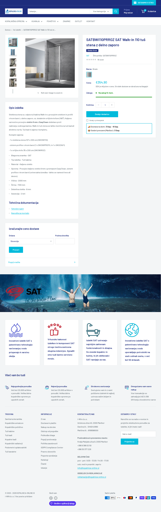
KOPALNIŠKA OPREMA (14, 21)
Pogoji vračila (14, 262)
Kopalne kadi (10, 439)
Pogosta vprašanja (49, 455)
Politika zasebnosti (49, 443)
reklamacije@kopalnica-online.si (91, 477)
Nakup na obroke (48, 427)
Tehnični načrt (17, 209)
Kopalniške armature (14, 423)
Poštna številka (62, 235)
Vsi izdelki (17, 30)
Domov (8, 30)
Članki (43, 464)
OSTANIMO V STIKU (146, 3)
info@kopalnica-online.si (88, 468)
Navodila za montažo (20, 213)
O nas (43, 419)
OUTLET (78, 21)
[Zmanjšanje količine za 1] (98, 105)
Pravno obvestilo (48, 451)
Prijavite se (129, 441)
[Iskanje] (116, 11)
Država (12, 235)
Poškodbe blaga (48, 435)
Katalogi (44, 460)
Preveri (16, 250)
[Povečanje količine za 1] (111, 105)
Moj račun (128, 12)
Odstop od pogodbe (49, 431)
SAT (87, 56)
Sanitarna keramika (13, 419)
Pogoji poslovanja (48, 439)
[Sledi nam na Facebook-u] (51, 498)
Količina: (90, 105)
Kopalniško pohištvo (14, 427)
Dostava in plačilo (48, 423)
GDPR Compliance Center (52, 447)
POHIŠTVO (51, 21)
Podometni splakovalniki (16, 447)
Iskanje (44, 468)
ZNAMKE (67, 21)
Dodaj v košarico (102, 114)
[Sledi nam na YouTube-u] (55, 498)
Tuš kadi (8, 435)
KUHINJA (36, 21)
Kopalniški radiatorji (14, 443)
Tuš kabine (9, 431)
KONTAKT (91, 21)
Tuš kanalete (10, 451)
